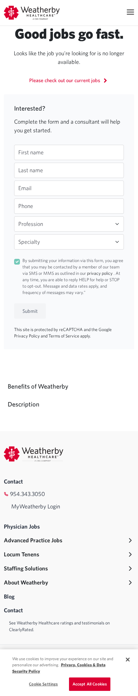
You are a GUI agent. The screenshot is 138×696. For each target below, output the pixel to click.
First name (31, 152)
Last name (30, 170)
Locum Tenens (21, 554)
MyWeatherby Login (35, 506)
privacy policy (100, 273)
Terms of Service (64, 335)
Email (24, 188)
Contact (13, 481)
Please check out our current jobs (65, 80)
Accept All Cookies (90, 684)
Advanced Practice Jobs (33, 540)
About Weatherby (26, 582)
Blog (9, 596)
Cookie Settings (43, 684)
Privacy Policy (27, 335)
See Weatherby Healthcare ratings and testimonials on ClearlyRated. (59, 626)
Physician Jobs (22, 526)
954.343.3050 (27, 494)
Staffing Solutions (26, 568)
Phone (25, 206)
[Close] (128, 660)
